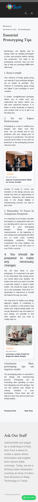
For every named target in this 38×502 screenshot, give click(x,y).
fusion (27, 200)
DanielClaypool (25, 29)
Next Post (29, 411)
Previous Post (10, 411)
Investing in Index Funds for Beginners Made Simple (17, 355)
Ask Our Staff (15, 435)
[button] (26, 13)
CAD (27, 65)
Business (8, 26)
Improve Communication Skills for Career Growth (19, 181)
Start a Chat (30, 497)
